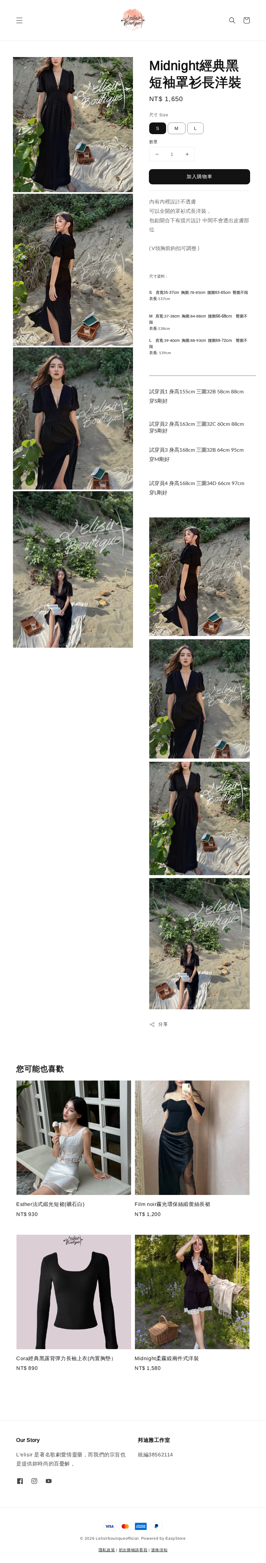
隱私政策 (107, 1550)
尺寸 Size (158, 114)
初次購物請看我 (133, 1550)
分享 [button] (163, 1024)
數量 (153, 141)
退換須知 (159, 1550)
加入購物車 (199, 176)
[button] (19, 20)
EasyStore (175, 1538)
